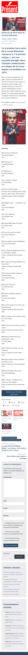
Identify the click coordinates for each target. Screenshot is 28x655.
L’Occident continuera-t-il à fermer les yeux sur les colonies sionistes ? (15, 628)
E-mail (5, 508)
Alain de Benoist (6, 437)
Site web (5, 515)
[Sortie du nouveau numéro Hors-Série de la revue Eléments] (7, 413)
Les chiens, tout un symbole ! (11, 594)
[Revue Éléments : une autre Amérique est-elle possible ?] (7, 426)
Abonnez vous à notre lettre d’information (14, 393)
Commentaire (7, 477)
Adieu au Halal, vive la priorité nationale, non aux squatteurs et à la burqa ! (14, 636)
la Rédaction (12, 41)
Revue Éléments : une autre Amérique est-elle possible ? (6, 431)
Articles (4, 39)
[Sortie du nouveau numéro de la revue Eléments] (18, 413)
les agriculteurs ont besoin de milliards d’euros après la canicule (14, 644)
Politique (15, 39)
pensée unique (17, 440)
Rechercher (6, 553)
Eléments (14, 437)
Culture (9, 39)
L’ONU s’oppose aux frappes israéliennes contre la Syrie (13, 614)
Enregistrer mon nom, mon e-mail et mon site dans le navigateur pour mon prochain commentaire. (13, 525)
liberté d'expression (7, 440)
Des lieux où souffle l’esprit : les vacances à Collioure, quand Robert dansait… (13, 574)
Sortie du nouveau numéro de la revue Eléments (18, 418)
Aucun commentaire (7, 43)
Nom (5, 501)
